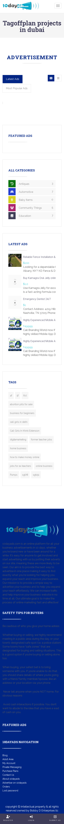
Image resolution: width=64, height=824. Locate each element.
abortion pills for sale (21, 404)
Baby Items (35, 199)
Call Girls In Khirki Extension (24, 430)
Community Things (35, 207)
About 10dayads (11, 779)
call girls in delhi (18, 422)
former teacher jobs (41, 439)
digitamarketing (18, 439)
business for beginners (22, 413)
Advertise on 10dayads (14, 782)
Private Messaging (11, 767)
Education (35, 215)
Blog (5, 755)
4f (11, 395)
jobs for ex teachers (20, 466)
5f (18, 395)
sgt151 (36, 474)
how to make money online (24, 457)
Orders (6, 786)
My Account (8, 763)
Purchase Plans (10, 771)
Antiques (35, 183)
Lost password (10, 790)
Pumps (13, 474)
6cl (25, 395)
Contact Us (8, 775)
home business (18, 448)
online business (44, 466)
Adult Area (7, 759)
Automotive (35, 191)
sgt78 (25, 474)
